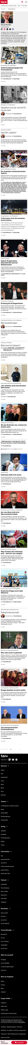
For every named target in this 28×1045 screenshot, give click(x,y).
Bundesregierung (5, 816)
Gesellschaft (4, 777)
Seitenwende (14, 1034)
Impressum (4, 1034)
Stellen (3, 841)
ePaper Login (4, 1010)
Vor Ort (3, 938)
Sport (2, 784)
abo (2, 855)
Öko (2, 773)
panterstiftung (5, 870)
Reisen (2, 981)
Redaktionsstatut (11, 1027)
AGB (8, 1034)
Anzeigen (3, 992)
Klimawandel (4, 820)
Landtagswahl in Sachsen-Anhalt (9, 806)
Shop (2, 988)
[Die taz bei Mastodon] (10, 760)
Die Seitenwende (5, 838)
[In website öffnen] (7, 29)
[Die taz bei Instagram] (16, 760)
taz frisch (3, 916)
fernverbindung (5, 888)
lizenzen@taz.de (21, 1022)
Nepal (2, 809)
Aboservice (4, 1006)
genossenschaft (5, 859)
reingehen (3, 902)
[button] (26, 2)
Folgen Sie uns (4, 759)
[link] (9, 6)
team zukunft (4, 913)
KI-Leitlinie (10, 1030)
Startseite (3, 8)
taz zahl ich (4, 863)
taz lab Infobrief (5, 923)
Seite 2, (18, 449)
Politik (2, 770)
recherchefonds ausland (7, 866)
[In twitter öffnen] (10, 29)
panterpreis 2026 (5, 873)
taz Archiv (3, 970)
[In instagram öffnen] (4, 29)
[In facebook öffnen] (13, 29)
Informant (16, 1030)
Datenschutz (22, 1030)
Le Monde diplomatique (7, 966)
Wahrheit (3, 795)
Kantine (3, 985)
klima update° (4, 891)
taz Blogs (3, 959)
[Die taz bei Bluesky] (13, 760)
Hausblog (3, 834)
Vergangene (4, 945)
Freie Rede (4, 898)
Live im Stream (5, 941)
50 (10, 749)
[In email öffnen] (2, 29)
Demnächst (4, 934)
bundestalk (4, 884)
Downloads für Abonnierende (9, 1013)
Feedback (3, 1003)
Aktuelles (3, 831)
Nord (2, 791)
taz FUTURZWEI (5, 963)
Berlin (2, 788)
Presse (3, 845)
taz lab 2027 (4, 948)
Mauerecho (4, 895)
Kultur (2, 781)
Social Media (4, 813)
